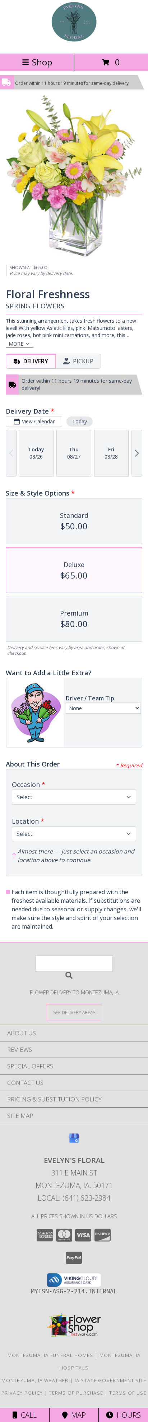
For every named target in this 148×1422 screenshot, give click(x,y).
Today (79, 421)
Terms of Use (128, 1393)
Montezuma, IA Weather (34, 1380)
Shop (42, 62)
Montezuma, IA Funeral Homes (50, 1355)
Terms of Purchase (76, 1393)
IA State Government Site (111, 1380)
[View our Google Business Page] (74, 1141)
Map (77, 1415)
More (16, 343)
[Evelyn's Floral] (74, 43)
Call (27, 1415)
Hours (127, 1415)
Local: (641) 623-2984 (74, 1198)
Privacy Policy (22, 1393)
